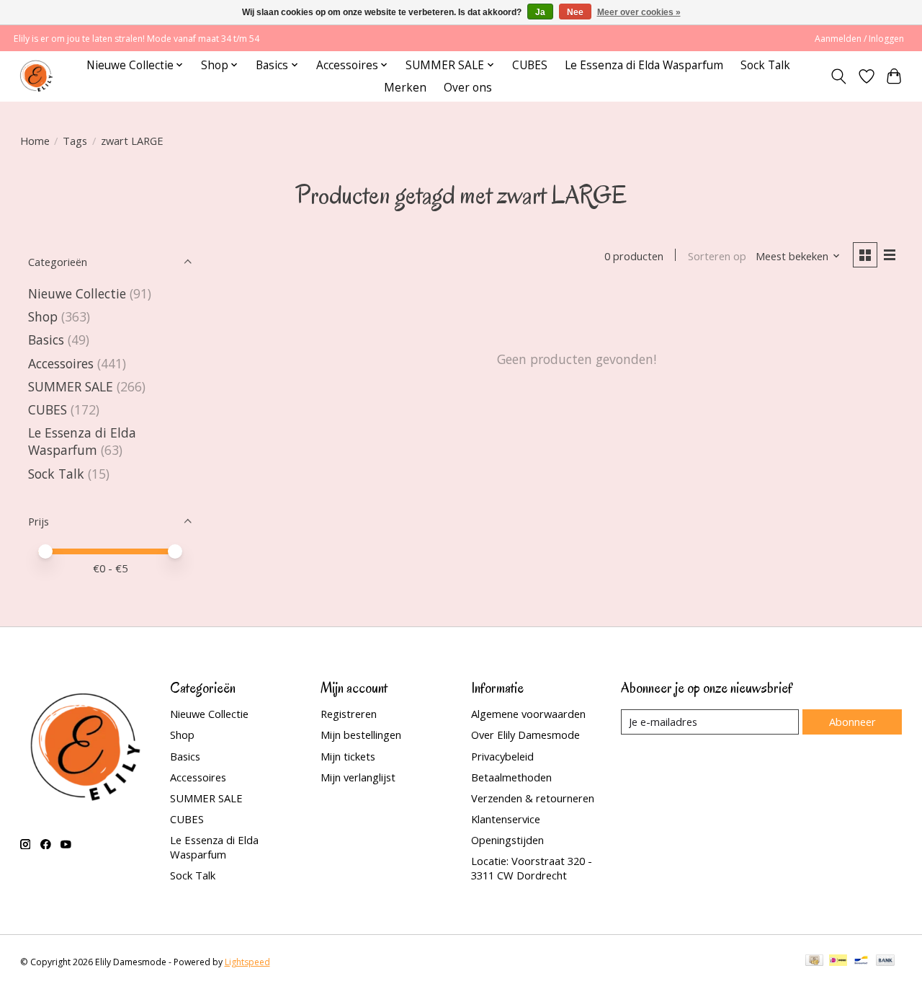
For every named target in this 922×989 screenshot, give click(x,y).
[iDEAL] (838, 961)
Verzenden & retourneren (532, 798)
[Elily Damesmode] (36, 76)
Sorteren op (717, 256)
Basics (46, 339)
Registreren (349, 713)
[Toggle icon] (838, 76)
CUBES (529, 65)
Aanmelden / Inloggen (859, 38)
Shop (43, 316)
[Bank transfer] (885, 961)
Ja (540, 12)
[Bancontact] (861, 961)
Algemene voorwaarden (528, 713)
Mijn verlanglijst (358, 777)
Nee (575, 12)
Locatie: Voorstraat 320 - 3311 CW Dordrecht (531, 867)
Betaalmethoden (511, 777)
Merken (405, 87)
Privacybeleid (502, 756)
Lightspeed (247, 962)
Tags (75, 140)
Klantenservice (505, 819)
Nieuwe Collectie (79, 293)
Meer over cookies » (639, 12)
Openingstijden (507, 840)
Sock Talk (765, 65)
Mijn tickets (348, 756)
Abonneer (852, 721)
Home (35, 140)
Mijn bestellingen (361, 734)
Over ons (468, 87)
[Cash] (814, 961)
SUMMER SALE (70, 386)
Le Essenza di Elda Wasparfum (644, 65)
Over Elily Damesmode (525, 734)
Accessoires (61, 363)
